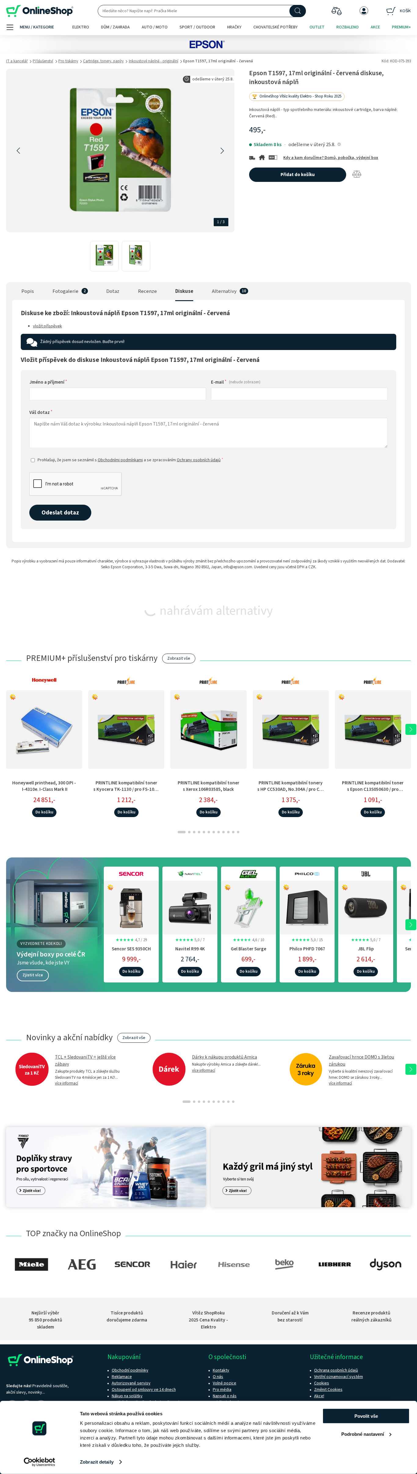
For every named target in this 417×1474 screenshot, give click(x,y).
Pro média (222, 1390)
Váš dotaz (41, 412)
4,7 (131, 940)
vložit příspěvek (47, 326)
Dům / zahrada (115, 27)
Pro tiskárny (68, 61)
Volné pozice (224, 1383)
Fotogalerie (65, 291)
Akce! (319, 1396)
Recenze (147, 291)
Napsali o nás (225, 1396)
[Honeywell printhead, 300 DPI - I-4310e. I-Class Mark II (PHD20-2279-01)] (44, 729)
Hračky (234, 27)
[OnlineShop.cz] (39, 11)
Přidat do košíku (298, 174)
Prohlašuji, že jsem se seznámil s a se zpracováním (130, 460)
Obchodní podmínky (130, 1370)
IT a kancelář (17, 61)
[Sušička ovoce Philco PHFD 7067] (307, 907)
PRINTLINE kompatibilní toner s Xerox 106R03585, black (208, 786)
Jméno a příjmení (48, 382)
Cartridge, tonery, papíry (103, 61)
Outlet (317, 27)
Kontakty (221, 1370)
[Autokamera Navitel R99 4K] (190, 907)
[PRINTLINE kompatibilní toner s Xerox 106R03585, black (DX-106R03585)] (208, 729)
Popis (27, 291)
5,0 (190, 940)
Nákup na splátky (127, 1396)
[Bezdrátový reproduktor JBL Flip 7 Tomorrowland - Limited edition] (365, 907)
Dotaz (112, 291)
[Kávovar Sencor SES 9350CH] (131, 907)
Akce (375, 27)
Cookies (321, 1383)
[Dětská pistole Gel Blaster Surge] (248, 907)
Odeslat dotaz (60, 512)
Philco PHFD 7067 (307, 948)
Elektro (80, 27)
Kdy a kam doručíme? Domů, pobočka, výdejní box (330, 158)
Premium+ (401, 27)
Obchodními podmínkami (120, 460)
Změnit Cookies (328, 1390)
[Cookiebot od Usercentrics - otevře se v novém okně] (39, 1462)
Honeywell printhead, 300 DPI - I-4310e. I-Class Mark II (44, 786)
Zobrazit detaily (97, 1462)
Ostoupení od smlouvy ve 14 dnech (144, 1390)
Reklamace (122, 1377)
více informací (66, 1083)
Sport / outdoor (197, 27)
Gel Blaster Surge (248, 948)
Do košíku (44, 812)
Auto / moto (155, 27)
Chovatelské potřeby (275, 27)
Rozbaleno (347, 27)
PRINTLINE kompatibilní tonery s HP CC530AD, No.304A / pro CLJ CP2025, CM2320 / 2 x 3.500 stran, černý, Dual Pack (290, 792)
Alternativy (224, 291)
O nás (218, 1377)
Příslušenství (43, 61)
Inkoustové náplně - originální (153, 61)
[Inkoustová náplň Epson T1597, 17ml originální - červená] (104, 256)
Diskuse (184, 291)
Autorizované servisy (131, 1383)
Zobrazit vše (178, 658)
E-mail (235, 382)
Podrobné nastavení (362, 1433)
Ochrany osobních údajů (199, 460)
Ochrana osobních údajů (336, 1370)
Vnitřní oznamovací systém (338, 1377)
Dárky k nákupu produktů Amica (224, 1057)
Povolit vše (366, 1416)
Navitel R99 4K (190, 948)
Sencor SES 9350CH (131, 948)
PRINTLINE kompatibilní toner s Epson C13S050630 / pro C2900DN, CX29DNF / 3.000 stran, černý (373, 792)
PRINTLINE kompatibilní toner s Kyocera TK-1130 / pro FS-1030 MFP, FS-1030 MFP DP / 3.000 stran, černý (126, 792)
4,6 (248, 940)
